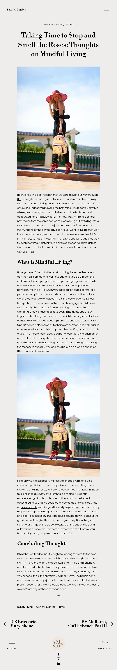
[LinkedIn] (58, 663)
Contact (12, 648)
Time (62, 607)
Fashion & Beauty (54, 24)
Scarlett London (16, 9)
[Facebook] (58, 654)
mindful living (25, 607)
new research (29, 507)
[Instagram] (58, 658)
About (12, 642)
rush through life (45, 607)
